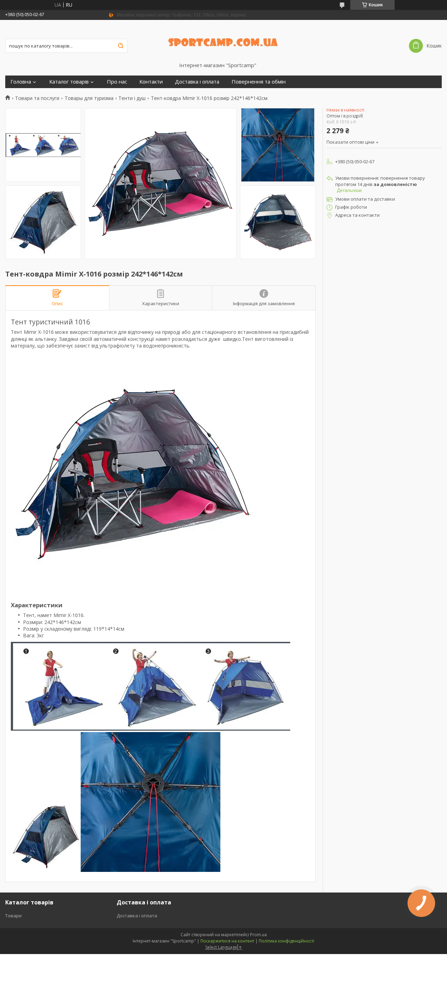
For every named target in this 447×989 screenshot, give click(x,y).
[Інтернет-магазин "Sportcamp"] (224, 40)
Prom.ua (258, 935)
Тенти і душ (132, 98)
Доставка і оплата (197, 81)
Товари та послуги (37, 98)
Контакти (151, 81)
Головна (20, 81)
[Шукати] (120, 46)
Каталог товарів (69, 81)
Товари (13, 915)
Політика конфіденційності (286, 941)
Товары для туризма (89, 98)
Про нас (117, 81)
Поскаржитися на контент (227, 941)
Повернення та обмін (259, 81)
